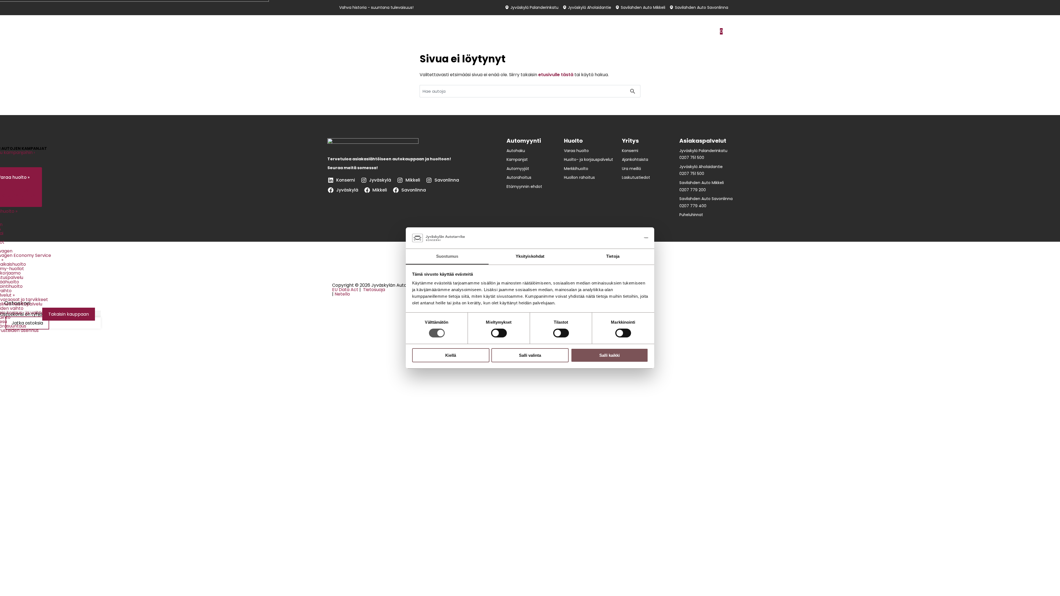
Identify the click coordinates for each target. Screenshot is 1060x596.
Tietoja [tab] (612, 256)
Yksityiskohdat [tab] (530, 256)
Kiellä (450, 355)
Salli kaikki (609, 355)
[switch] (499, 333)
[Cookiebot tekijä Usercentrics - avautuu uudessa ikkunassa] (624, 238)
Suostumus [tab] (447, 256)
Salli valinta (530, 355)
